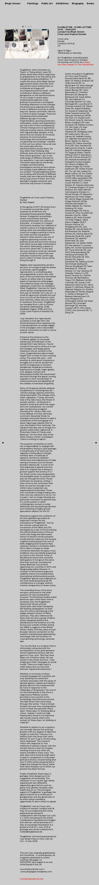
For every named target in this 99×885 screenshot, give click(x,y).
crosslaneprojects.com (32, 879)
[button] (23, 26)
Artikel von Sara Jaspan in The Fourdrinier (75, 63)
